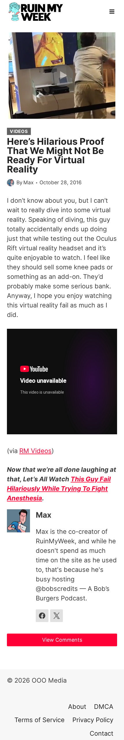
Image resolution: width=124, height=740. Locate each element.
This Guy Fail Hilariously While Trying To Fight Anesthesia (59, 488)
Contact (101, 733)
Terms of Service (39, 720)
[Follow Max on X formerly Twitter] (56, 615)
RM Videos (35, 450)
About (77, 706)
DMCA (103, 706)
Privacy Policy (92, 720)
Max (28, 182)
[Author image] (10, 182)
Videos (19, 131)
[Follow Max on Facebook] (42, 615)
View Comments (62, 640)
